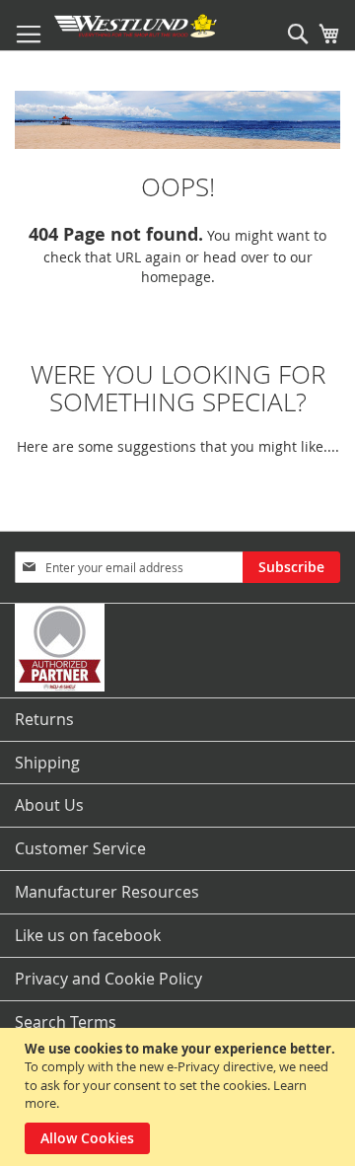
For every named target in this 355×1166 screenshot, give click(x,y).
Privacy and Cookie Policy (108, 978)
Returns (44, 719)
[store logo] (135, 25)
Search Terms (65, 1022)
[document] (180, 1097)
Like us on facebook (88, 935)
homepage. (178, 276)
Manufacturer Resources (107, 892)
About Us (49, 805)
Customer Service (80, 848)
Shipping (47, 762)
